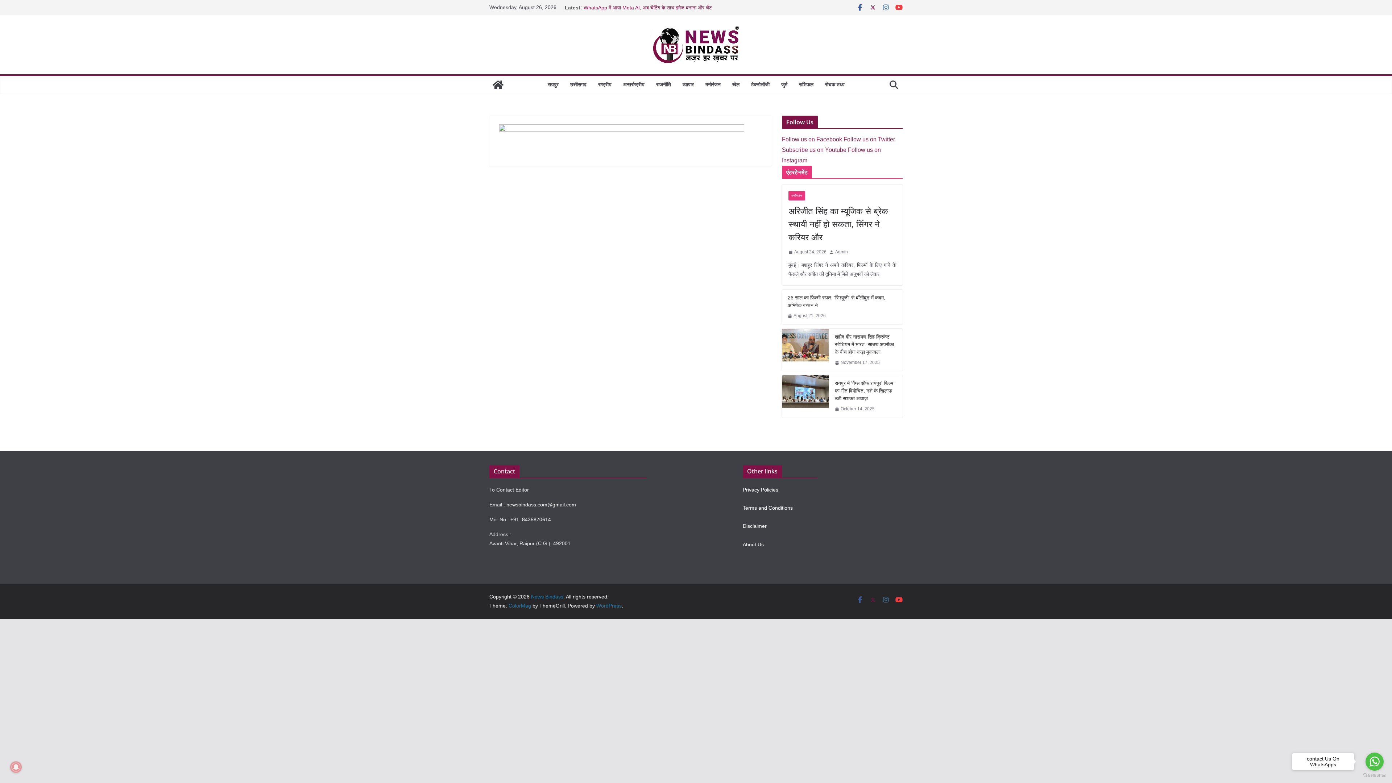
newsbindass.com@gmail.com (541, 505)
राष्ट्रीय (605, 84)
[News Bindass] (498, 85)
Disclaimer (755, 526)
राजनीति (663, 84)
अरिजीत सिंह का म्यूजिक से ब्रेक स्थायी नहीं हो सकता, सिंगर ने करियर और (838, 224)
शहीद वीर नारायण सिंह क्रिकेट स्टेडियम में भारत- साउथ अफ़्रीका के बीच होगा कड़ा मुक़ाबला (864, 344)
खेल (736, 84)
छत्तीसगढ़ (578, 84)
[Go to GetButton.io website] (1374, 775)
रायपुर (553, 84)
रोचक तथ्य (835, 84)
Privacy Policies (760, 490)
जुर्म (784, 84)
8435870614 (536, 519)
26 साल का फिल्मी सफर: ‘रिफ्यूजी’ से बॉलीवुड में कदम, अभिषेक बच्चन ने (836, 301)
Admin (841, 251)
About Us (753, 544)
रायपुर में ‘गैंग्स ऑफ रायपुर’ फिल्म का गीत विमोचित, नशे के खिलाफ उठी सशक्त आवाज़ (864, 390)
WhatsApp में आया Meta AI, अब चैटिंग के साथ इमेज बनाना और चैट (648, 8)
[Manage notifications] (16, 767)
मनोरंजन (713, 84)
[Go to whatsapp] (1375, 762)
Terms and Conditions (768, 508)
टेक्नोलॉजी (760, 84)
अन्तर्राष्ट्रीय (634, 84)
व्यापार (688, 84)
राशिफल (806, 84)
